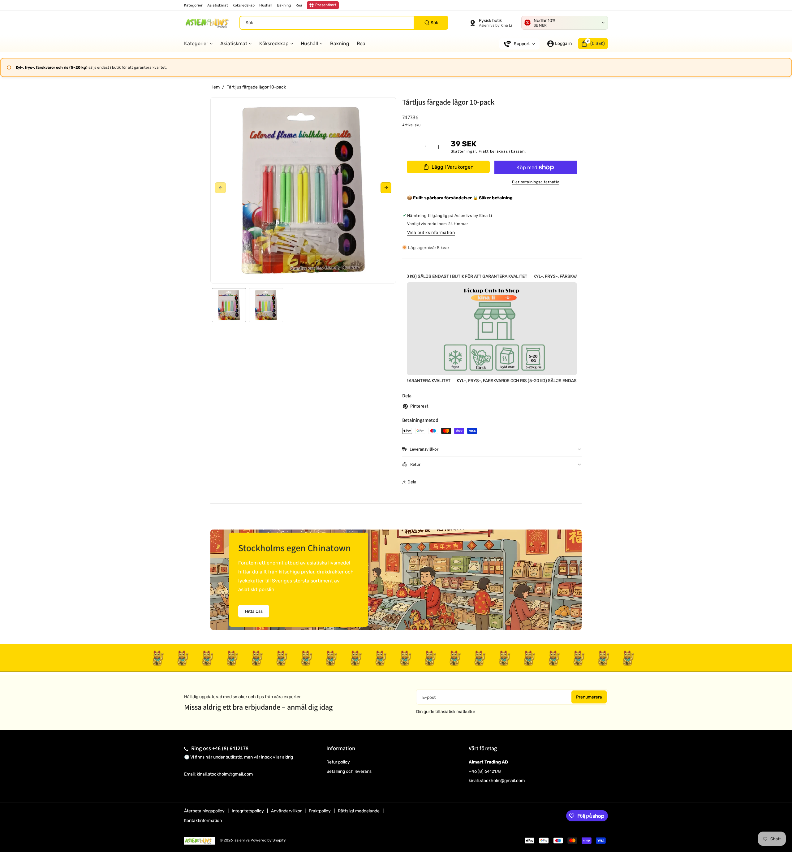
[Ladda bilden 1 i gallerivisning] (229, 305)
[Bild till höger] (386, 188)
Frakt (484, 151)
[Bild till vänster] (220, 188)
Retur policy (338, 762)
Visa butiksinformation (431, 232)
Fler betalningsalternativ (535, 182)
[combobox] (343, 23)
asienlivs (242, 840)
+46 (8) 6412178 (230, 748)
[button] (593, 43)
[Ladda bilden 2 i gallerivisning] (266, 305)
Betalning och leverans (349, 771)
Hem (215, 87)
